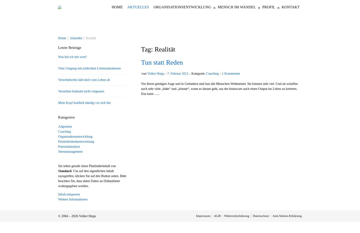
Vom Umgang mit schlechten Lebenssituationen (89, 68)
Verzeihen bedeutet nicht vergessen (81, 91)
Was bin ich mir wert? (72, 57)
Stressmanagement (70, 151)
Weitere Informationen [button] (73, 199)
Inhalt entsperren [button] (69, 194)
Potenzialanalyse (69, 146)
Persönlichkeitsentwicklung (76, 141)
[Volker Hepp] (59, 7)
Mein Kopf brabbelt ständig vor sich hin (84, 103)
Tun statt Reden (162, 62)
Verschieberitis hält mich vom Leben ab (84, 80)
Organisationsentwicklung (75, 136)
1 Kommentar (231, 73)
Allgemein (65, 126)
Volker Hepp (155, 73)
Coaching (212, 73)
